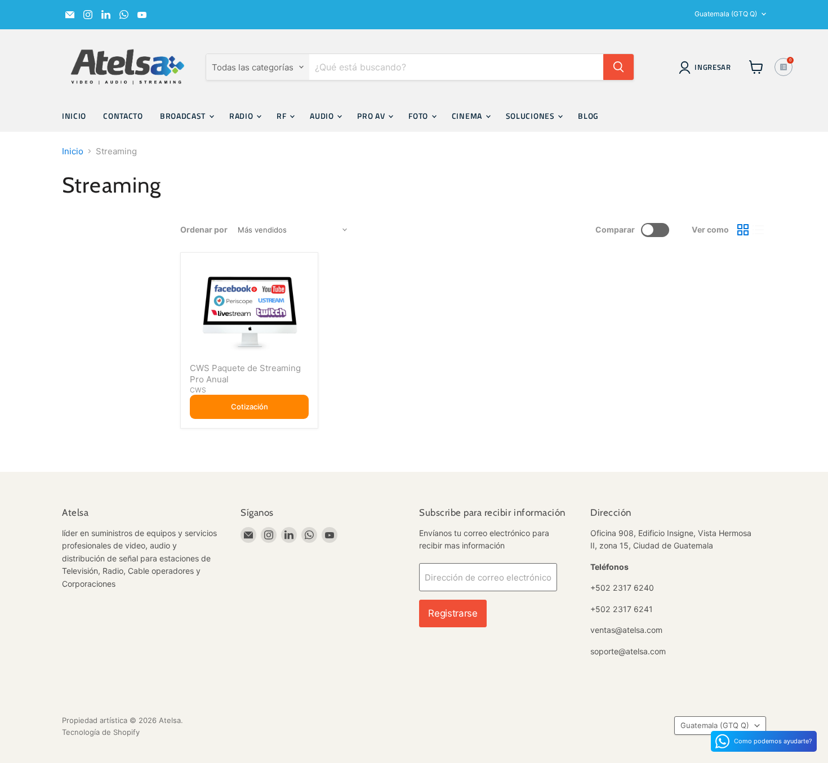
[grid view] (743, 230)
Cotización (249, 406)
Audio (323, 116)
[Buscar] (618, 67)
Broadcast (184, 116)
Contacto (123, 116)
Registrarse (452, 613)
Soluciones (531, 116)
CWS (198, 390)
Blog (588, 116)
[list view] (759, 230)
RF (282, 116)
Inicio (74, 116)
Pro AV (372, 116)
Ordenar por (204, 229)
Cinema (468, 116)
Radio (242, 116)
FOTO (419, 116)
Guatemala (726, 14)
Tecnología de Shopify (101, 732)
